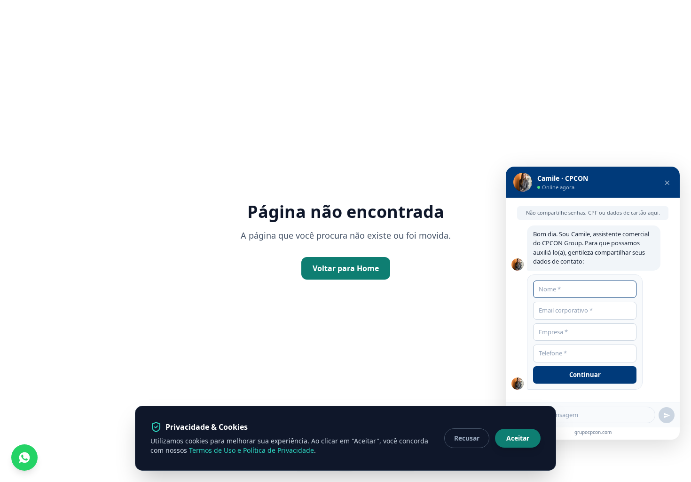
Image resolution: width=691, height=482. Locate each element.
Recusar (466, 438)
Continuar (585, 374)
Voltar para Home (346, 268)
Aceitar (517, 438)
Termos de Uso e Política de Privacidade (251, 450)
